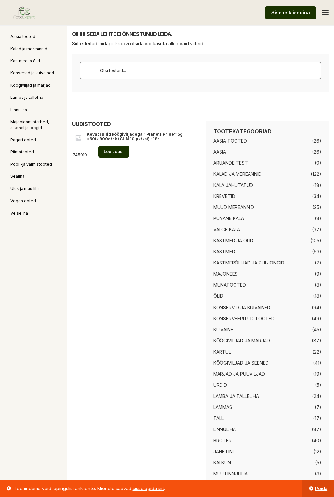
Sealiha (17, 176)
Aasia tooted (22, 36)
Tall (218, 418)
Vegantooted (23, 200)
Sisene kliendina (290, 12)
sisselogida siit (148, 488)
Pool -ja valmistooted (31, 164)
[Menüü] (325, 12)
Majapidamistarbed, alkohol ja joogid (29, 124)
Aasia (219, 152)
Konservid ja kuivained (32, 72)
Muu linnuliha (230, 473)
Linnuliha (18, 109)
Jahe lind (224, 451)
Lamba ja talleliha (26, 97)
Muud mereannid (233, 207)
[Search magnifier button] (88, 70)
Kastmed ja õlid (25, 60)
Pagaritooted (23, 139)
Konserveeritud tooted (244, 318)
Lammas (222, 407)
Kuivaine (223, 329)
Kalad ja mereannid (28, 48)
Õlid (218, 296)
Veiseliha (19, 213)
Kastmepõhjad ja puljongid (248, 262)
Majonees (225, 274)
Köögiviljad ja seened (241, 363)
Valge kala (226, 229)
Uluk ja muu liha (25, 188)
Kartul (222, 351)
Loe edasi (113, 151)
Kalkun (222, 462)
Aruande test (230, 163)
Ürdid (220, 385)
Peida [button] (321, 488)
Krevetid (224, 196)
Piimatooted (22, 151)
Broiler (222, 440)
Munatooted (229, 285)
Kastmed (224, 251)
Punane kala (228, 218)
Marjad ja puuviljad (239, 374)
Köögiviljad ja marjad (30, 85)
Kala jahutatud (233, 185)
